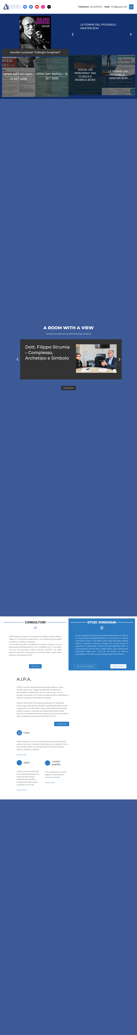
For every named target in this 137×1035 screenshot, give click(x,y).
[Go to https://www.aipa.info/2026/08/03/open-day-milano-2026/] (18, 77)
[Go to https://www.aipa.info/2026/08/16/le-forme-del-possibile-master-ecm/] (118, 75)
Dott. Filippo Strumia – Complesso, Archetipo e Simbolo (47, 352)
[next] (130, 34)
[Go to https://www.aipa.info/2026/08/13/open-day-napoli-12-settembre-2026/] (52, 77)
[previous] (72, 34)
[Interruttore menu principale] (131, 6)
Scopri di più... (22, 755)
